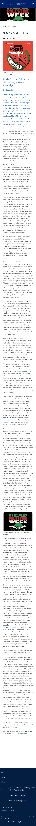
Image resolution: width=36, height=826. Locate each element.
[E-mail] (14, 38)
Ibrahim (5, 325)
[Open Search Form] (33, 4)
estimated (17, 311)
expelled (18, 133)
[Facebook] (4, 38)
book (16, 221)
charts (5, 290)
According (6, 625)
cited (29, 373)
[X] (11, 38)
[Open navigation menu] (3, 4)
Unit (4, 230)
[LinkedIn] (7, 38)
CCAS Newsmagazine (10, 27)
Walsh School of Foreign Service (18, 801)
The (22, 373)
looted (27, 301)
